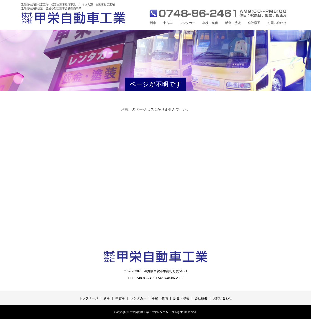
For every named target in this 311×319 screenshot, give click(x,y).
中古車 (168, 23)
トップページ (88, 298)
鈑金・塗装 (233, 23)
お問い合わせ (276, 23)
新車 (153, 23)
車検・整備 (210, 23)
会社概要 (254, 23)
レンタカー (187, 23)
